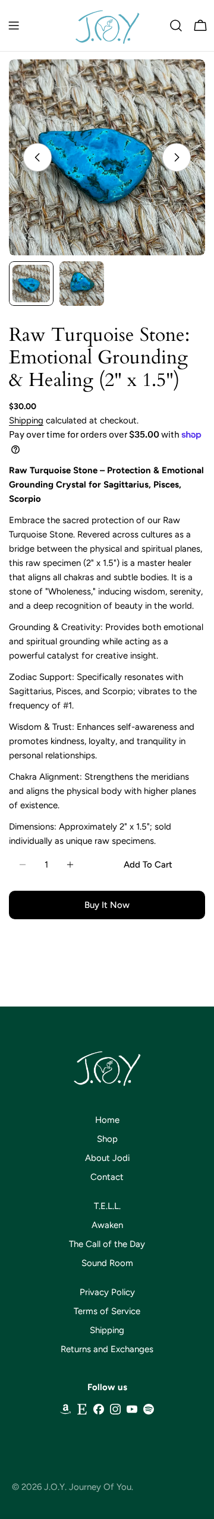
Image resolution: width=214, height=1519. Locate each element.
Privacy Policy (107, 1292)
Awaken (107, 1225)
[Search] (176, 25)
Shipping (26, 420)
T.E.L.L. (107, 1206)
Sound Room (107, 1263)
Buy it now (107, 905)
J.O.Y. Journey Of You (87, 1487)
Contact (107, 1177)
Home (107, 1120)
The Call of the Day (107, 1244)
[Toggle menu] (14, 25)
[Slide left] (37, 157)
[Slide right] (176, 157)
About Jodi (107, 1158)
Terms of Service (107, 1311)
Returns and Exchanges (107, 1349)
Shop (107, 1139)
